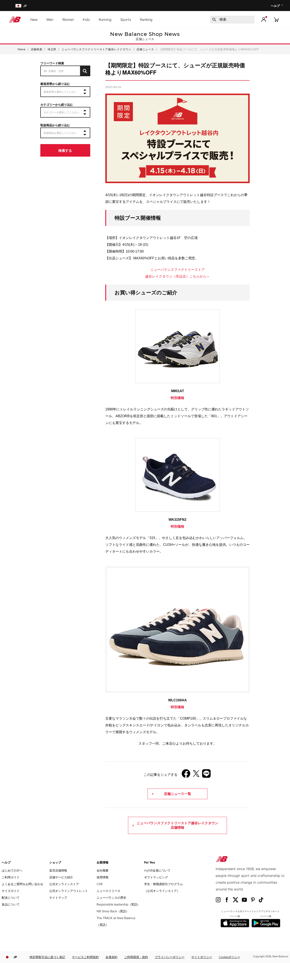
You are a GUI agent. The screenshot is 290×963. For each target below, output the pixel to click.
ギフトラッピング (156, 877)
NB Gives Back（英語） (113, 911)
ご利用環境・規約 (136, 957)
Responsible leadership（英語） (118, 904)
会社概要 (102, 870)
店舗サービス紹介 (61, 877)
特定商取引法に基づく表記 (47, 957)
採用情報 (102, 877)
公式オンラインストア (64, 884)
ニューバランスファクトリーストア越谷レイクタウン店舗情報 (177, 825)
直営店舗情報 (58, 870)
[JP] (18, 5)
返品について (11, 904)
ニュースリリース (108, 891)
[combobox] (232, 19)
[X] (196, 775)
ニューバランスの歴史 (111, 897)
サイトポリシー (201, 957)
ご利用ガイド (11, 877)
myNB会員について (157, 870)
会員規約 (111, 957)
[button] (263, 19)
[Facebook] (186, 775)
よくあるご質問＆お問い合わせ (22, 884)
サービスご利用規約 (85, 957)
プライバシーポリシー (169, 957)
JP (15, 957)
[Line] (206, 775)
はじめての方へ (12, 870)
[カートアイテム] (276, 19)
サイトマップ (58, 897)
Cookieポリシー (229, 957)
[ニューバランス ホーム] (16, 19)
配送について (11, 897)
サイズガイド (11, 891)
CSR (100, 884)
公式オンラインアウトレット (68, 891)
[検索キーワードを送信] (214, 19)
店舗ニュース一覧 (177, 794)
